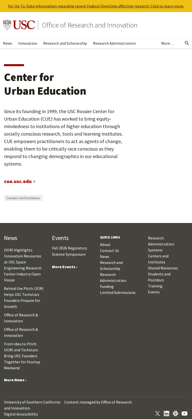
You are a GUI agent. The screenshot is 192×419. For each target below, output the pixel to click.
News (7, 43)
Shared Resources (163, 267)
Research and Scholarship (65, 43)
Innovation (27, 43)
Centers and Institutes (23, 198)
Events (154, 291)
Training (155, 285)
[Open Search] (187, 43)
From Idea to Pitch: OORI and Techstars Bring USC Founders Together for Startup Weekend (22, 355)
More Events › (65, 266)
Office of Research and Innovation (90, 24)
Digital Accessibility (21, 414)
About (105, 244)
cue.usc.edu (18, 181)
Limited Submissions (118, 292)
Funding (107, 286)
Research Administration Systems (161, 243)
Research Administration (114, 43)
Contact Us (109, 250)
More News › (15, 379)
